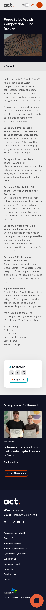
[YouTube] (18, 523)
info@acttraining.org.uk (25, 514)
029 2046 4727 (18, 510)
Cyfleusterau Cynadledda (15, 553)
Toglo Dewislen (39, 5)
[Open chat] (37, 601)
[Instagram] (13, 523)
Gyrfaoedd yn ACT (12, 564)
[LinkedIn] (23, 523)
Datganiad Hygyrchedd (14, 533)
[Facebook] (9, 523)
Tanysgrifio (9, 538)
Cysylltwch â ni (10, 558)
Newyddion (9, 569)
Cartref (7, 579)
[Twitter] (5, 522)
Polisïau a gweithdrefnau (15, 548)
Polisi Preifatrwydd (12, 543)
